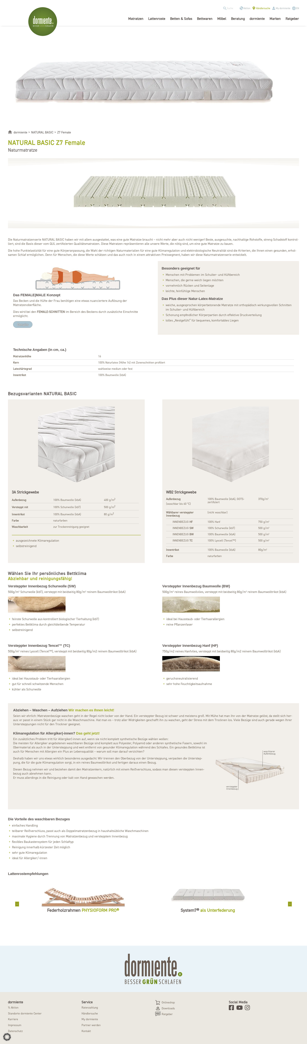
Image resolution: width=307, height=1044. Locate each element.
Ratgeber (167, 1014)
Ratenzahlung (90, 1007)
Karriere (13, 1019)
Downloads (168, 1008)
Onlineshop (168, 1002)
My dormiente (283, 8)
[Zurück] (17, 904)
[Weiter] (290, 904)
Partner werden (91, 1025)
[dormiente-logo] (43, 21)
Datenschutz (15, 1031)
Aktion (247, 8)
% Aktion (13, 1007)
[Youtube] (240, 1008)
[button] (7, 1037)
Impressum (14, 1025)
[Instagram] (248, 1008)
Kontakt (86, 1031)
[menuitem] (229, 8)
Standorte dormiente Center (25, 1013)
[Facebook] (232, 1008)
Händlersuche (263, 8)
